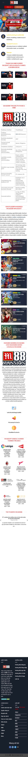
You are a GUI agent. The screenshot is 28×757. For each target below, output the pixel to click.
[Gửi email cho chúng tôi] (18, 747)
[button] (3, 2)
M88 (17, 134)
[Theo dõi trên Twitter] (15, 747)
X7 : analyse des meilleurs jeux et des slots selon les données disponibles (14, 518)
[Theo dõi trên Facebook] (10, 747)
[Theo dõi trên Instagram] (12, 747)
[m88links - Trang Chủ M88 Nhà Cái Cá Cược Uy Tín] (14, 2)
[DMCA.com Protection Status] (5, 699)
